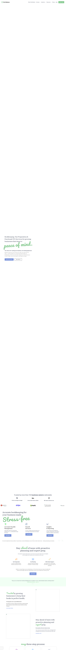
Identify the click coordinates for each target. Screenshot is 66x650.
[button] (59, 541)
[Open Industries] (45, 2)
